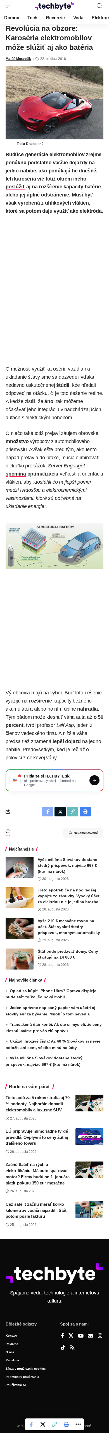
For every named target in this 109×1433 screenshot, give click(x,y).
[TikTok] (63, 1347)
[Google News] (90, 1336)
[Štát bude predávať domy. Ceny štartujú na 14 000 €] (20, 959)
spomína (16, 474)
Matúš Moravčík (18, 59)
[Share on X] (43, 1424)
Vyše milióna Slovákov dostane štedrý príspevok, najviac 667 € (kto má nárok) (67, 865)
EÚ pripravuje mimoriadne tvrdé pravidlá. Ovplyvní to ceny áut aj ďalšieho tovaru (37, 1137)
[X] (71, 1336)
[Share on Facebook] (31, 1424)
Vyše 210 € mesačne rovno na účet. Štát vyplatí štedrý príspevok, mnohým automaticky (69, 927)
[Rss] (72, 1347)
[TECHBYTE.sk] (54, 6)
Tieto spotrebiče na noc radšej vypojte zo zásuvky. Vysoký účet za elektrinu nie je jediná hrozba (68, 896)
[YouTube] (80, 1336)
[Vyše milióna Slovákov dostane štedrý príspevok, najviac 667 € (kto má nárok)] (20, 867)
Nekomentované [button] (86, 833)
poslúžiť (15, 186)
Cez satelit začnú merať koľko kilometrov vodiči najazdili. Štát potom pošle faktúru (36, 1210)
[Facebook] (62, 1336)
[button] (10, 6)
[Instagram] (100, 1336)
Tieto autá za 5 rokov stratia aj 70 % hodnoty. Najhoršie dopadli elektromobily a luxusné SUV (38, 1103)
